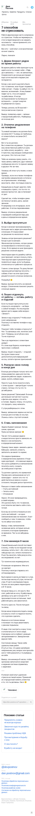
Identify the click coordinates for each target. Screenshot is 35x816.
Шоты (4, 14)
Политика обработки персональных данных (14, 782)
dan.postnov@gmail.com (15, 773)
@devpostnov (9, 767)
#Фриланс (5, 23)
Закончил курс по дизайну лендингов (16, 727)
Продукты (21, 12)
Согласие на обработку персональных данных (16, 791)
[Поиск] (27, 7)
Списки (29, 12)
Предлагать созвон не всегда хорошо (13, 721)
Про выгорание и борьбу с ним (15, 738)
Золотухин (5, 801)
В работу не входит (13, 748)
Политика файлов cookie (10, 788)
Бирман (12, 801)
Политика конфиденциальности (13, 785)
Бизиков (22, 799)
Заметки (13, 12)
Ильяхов (28, 801)
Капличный (20, 801)
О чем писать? (11, 744)
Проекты (5, 12)
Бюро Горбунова (7, 802)
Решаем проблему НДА (15, 733)
